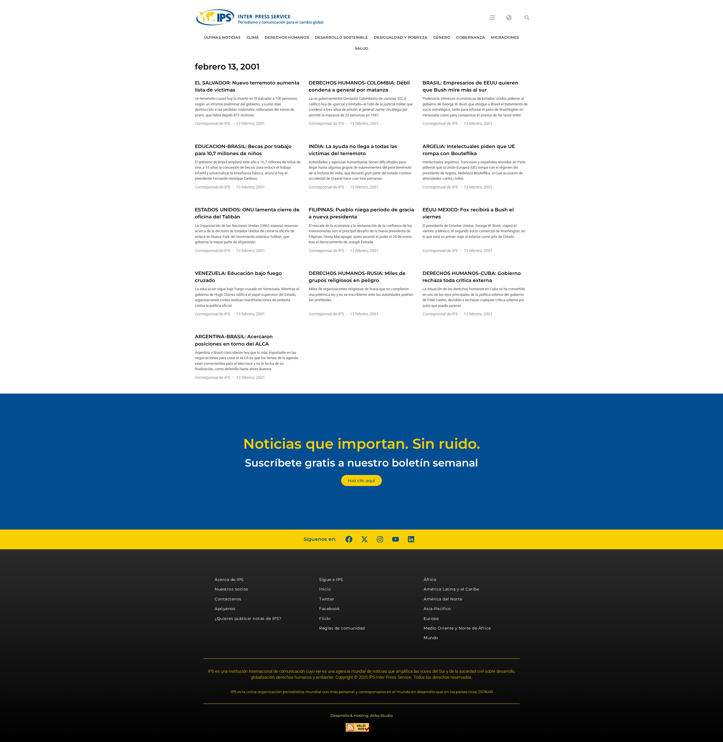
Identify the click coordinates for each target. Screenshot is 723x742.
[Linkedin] (411, 539)
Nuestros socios (231, 589)
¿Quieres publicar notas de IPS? (248, 618)
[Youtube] (395, 539)
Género (441, 37)
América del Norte (443, 599)
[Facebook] (349, 539)
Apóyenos (225, 608)
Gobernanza (470, 37)
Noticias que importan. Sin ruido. (361, 443)
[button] (527, 17)
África (430, 579)
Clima (253, 37)
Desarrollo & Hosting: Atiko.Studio (361, 715)
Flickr (325, 618)
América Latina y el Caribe (451, 589)
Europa (431, 618)
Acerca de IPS (229, 579)
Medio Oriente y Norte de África (457, 628)
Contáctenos (228, 599)
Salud (362, 48)
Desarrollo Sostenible (341, 37)
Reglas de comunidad (342, 628)
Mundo (431, 637)
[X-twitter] (364, 539)
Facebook (329, 608)
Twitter (326, 599)
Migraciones (505, 37)
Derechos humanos (287, 37)
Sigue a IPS (331, 579)
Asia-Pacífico (437, 608)
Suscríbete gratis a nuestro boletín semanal (361, 462)
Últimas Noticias (222, 37)
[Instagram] (380, 539)
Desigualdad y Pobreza (400, 37)
